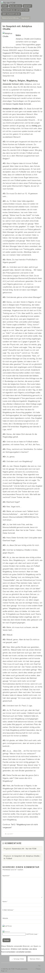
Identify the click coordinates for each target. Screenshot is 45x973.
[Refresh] (6, 932)
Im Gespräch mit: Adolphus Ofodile (17, 27)
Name (5, 901)
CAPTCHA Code (31, 934)
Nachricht (6, 875)
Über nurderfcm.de (11, 14)
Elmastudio (11, 971)
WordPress (31, 969)
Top (39, 966)
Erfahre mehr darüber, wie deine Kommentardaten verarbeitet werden (19, 950)
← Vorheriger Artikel (18, 959)
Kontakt (27, 6)
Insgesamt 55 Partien (11, 53)
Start (4, 6)
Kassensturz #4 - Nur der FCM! (24, 848)
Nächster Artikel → (35, 959)
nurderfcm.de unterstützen (15, 10)
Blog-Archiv (15, 6)
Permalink (36, 25)
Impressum (25, 18)
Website (5, 918)
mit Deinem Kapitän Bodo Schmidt (17, 103)
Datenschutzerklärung (10, 18)
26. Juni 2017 (9, 834)
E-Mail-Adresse (8, 910)
